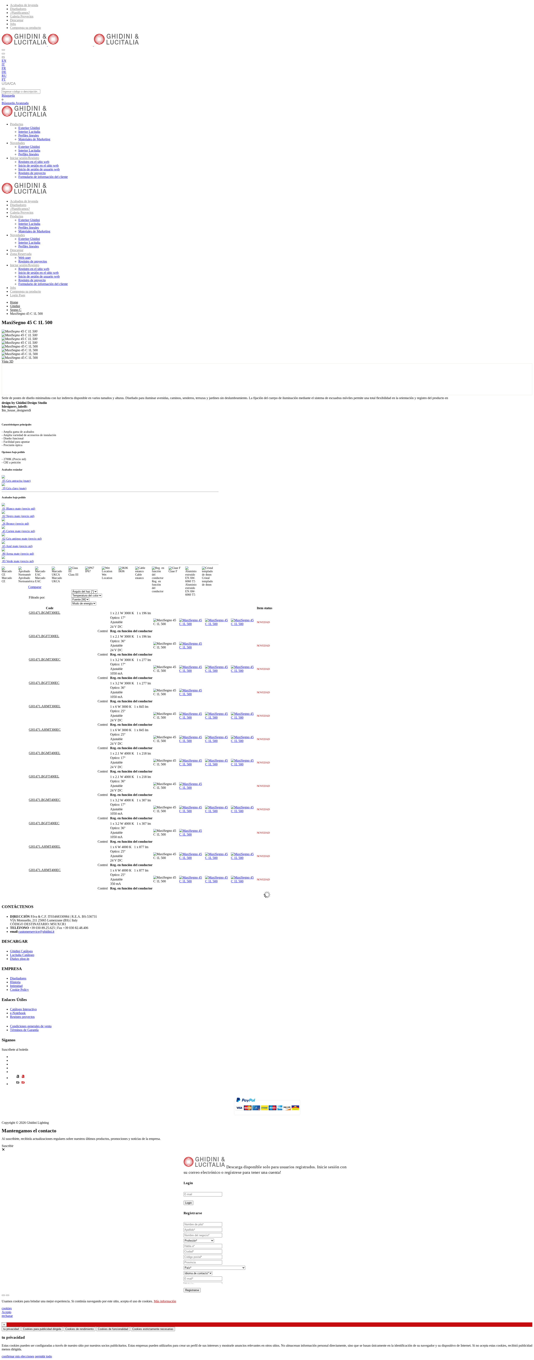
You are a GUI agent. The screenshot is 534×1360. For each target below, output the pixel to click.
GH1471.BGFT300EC (44, 683)
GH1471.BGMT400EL (44, 753)
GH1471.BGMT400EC (44, 800)
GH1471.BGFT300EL (44, 636)
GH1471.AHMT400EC (45, 870)
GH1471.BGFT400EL (44, 776)
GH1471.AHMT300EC (45, 729)
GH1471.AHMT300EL (44, 706)
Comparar (34, 587)
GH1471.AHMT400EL (44, 846)
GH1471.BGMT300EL (44, 612)
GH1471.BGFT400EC (44, 823)
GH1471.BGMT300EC (44, 659)
